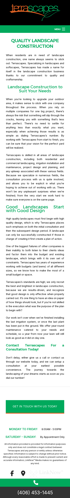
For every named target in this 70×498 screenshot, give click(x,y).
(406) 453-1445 (35, 492)
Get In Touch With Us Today (35, 406)
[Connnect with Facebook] (12, 474)
